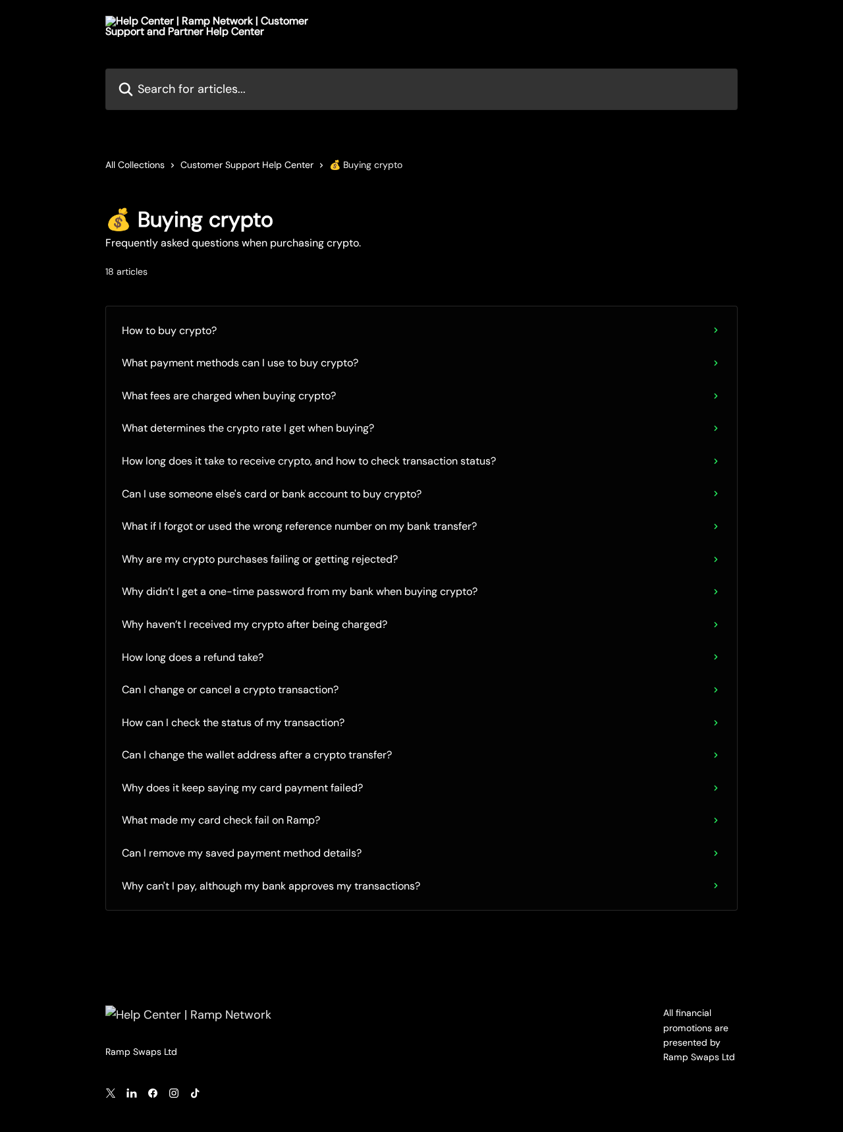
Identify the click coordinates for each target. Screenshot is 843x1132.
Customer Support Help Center (246, 165)
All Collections (135, 165)
